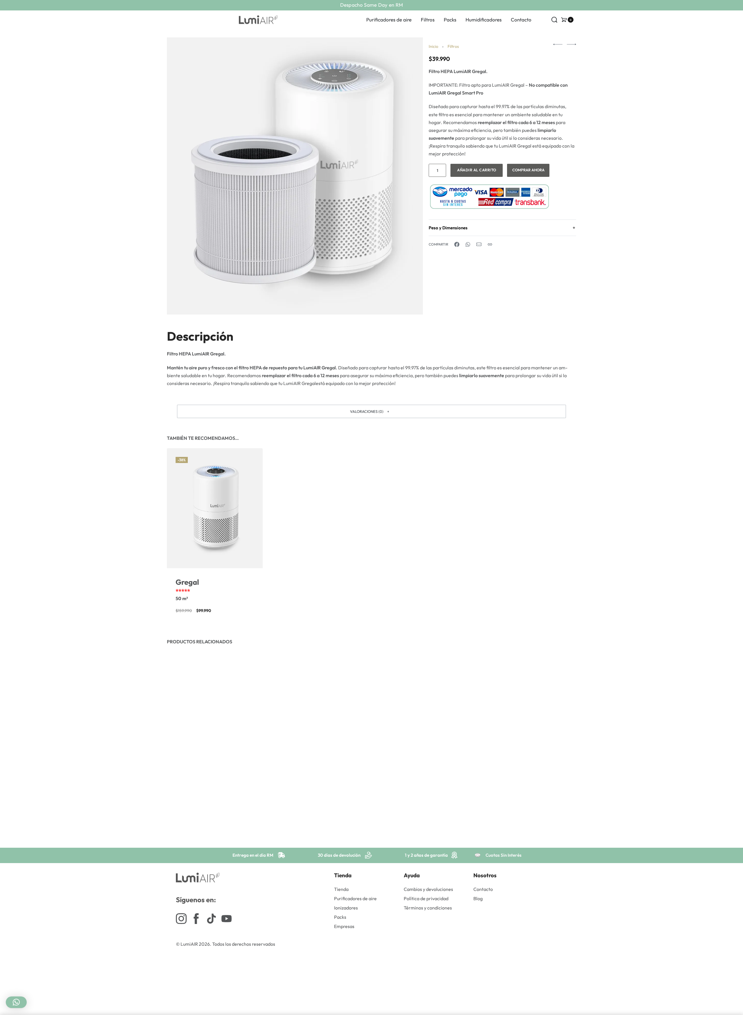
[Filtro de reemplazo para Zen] (423, 719)
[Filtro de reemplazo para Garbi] (214, 719)
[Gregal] (215, 508)
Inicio (433, 46)
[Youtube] (226, 918)
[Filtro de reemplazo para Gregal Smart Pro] (528, 719)
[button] (371, 411)
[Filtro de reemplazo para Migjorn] (319, 719)
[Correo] (478, 244)
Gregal (187, 582)
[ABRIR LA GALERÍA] (295, 176)
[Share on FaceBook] (456, 244)
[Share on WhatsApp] (467, 244)
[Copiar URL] (490, 244)
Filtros (453, 46)
